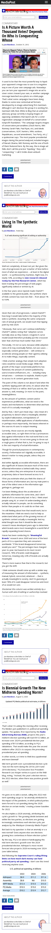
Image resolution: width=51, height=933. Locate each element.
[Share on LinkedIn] (10, 169)
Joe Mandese (9, 45)
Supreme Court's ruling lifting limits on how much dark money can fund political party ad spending (24, 858)
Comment (8, 176)
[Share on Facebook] (4, 169)
